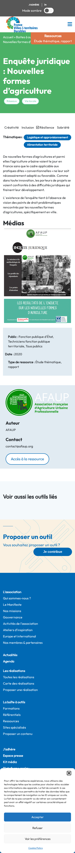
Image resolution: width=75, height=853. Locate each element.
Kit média (10, 762)
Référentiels (12, 715)
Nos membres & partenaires (23, 643)
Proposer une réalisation (20, 690)
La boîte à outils (14, 702)
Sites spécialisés (14, 727)
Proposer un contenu (17, 734)
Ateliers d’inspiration (18, 630)
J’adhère (9, 749)
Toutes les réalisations (18, 677)
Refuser (37, 828)
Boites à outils (26, 37)
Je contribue (52, 551)
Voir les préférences (37, 839)
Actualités (10, 655)
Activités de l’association (20, 624)
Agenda (8, 661)
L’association (12, 592)
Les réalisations (14, 671)
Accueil (8, 37)
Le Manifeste (12, 605)
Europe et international (19, 636)
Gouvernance (12, 617)
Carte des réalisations (18, 683)
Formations (11, 708)
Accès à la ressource (27, 459)
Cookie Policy (35, 847)
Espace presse (13, 755)
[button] (69, 773)
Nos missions (12, 611)
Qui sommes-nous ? (17, 598)
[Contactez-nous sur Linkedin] (45, 5)
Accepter (37, 817)
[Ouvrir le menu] (70, 24)
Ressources (11, 721)
